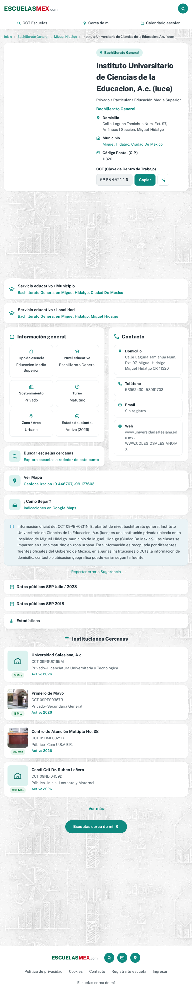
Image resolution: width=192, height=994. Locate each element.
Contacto (97, 971)
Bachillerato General (33, 37)
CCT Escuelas (34, 23)
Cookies (76, 971)
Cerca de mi (99, 23)
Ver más (96, 808)
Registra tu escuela (129, 971)
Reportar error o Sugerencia (96, 572)
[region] (49, 117)
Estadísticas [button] (28, 620)
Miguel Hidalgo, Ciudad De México (132, 144)
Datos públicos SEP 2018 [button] (40, 603)
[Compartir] (163, 180)
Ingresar (160, 971)
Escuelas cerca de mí (96, 982)
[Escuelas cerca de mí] (135, 958)
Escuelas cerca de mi (93, 826)
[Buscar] (183, 9)
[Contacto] (122, 958)
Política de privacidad (43, 971)
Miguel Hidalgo (65, 37)
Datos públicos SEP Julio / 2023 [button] (46, 586)
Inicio (8, 37)
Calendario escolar (163, 23)
